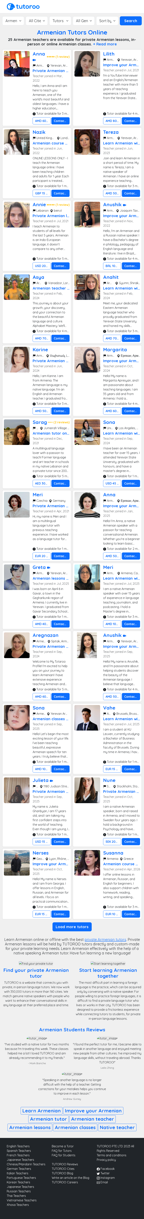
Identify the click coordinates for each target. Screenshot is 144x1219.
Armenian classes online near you (63, 718)
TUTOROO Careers (65, 1182)
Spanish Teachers (19, 1151)
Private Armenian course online (62, 505)
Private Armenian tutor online (60, 70)
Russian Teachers (19, 1191)
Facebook (107, 1169)
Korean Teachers (18, 1182)
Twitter (105, 1173)
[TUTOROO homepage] (23, 6)
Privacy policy (106, 1160)
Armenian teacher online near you (64, 288)
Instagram (107, 1178)
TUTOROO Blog (62, 1173)
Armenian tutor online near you (62, 433)
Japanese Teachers (20, 1160)
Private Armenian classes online (62, 360)
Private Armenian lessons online (62, 215)
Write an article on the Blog (70, 1178)
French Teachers (18, 1155)
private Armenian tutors (105, 939)
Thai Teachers (16, 1196)
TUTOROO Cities (63, 1169)
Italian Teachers (17, 1173)
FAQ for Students (63, 1155)
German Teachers (19, 1169)
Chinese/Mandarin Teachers (26, 1164)
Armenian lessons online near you (64, 578)
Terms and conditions (111, 1155)
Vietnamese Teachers (22, 1200)
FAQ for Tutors (62, 1151)
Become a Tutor (63, 1146)
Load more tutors (72, 926)
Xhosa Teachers (18, 1205)
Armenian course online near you (63, 143)
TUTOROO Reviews (65, 1164)
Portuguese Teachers (21, 1178)
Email (104, 1182)
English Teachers (18, 1146)
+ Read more (105, 44)
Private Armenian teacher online (63, 646)
